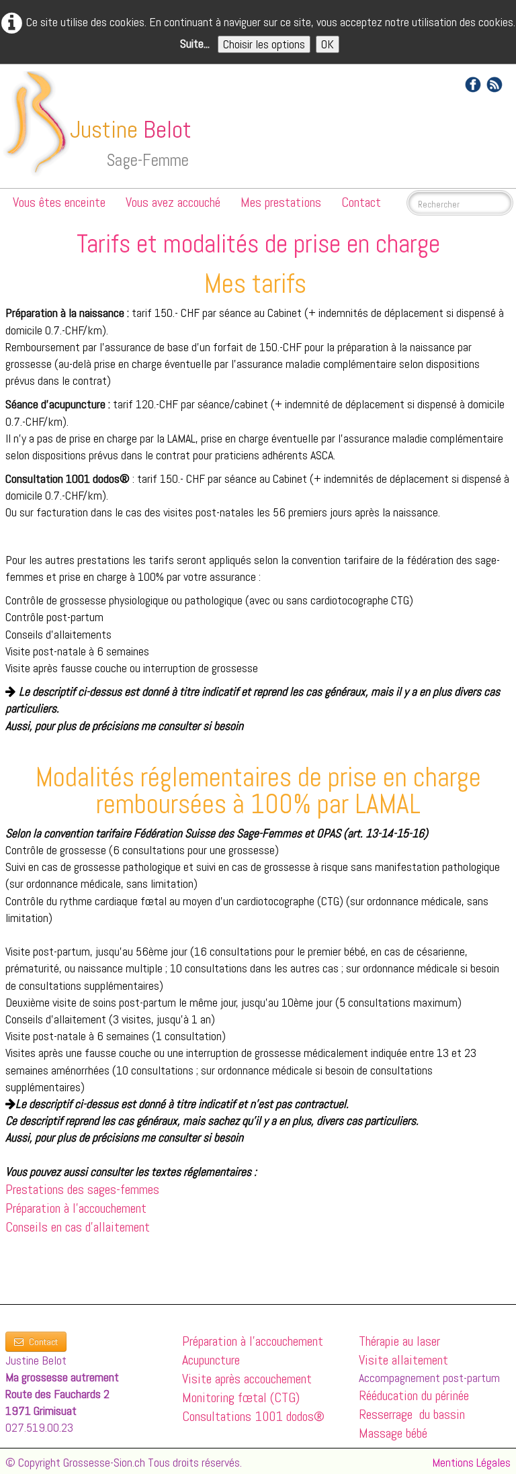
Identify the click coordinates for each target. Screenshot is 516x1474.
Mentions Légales (471, 1462)
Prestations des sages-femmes (82, 1189)
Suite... (195, 43)
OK (327, 44)
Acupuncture (211, 1360)
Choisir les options (264, 44)
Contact (361, 202)
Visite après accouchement (247, 1378)
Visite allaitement (403, 1360)
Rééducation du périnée (414, 1395)
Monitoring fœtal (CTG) (241, 1397)
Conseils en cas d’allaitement (77, 1227)
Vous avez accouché (173, 202)
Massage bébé (393, 1433)
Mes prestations (281, 202)
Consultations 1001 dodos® (253, 1416)
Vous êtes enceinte (59, 202)
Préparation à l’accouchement (75, 1208)
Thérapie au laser (399, 1341)
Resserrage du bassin (413, 1414)
